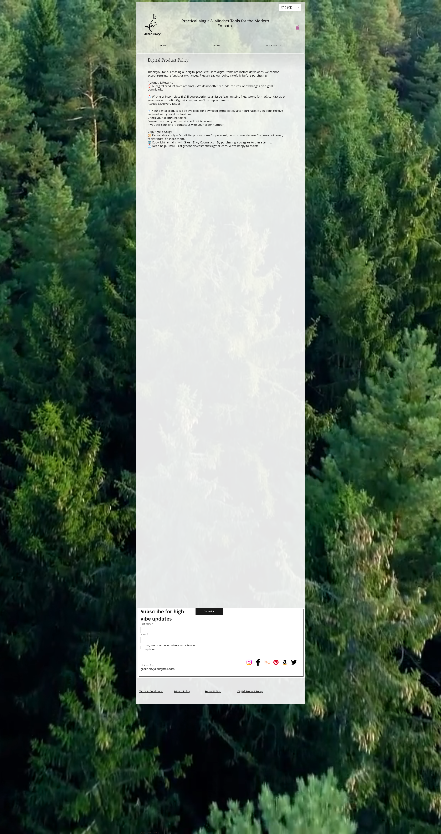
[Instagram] (249, 662)
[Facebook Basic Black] (258, 662)
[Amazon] (284, 662)
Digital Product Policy (250, 691)
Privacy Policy (182, 691)
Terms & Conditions (151, 691)
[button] (290, 7)
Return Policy (213, 691)
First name (147, 624)
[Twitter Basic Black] (293, 662)
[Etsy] (267, 662)
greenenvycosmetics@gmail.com (170, 100)
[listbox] (290, 7)
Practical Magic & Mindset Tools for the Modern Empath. (225, 23)
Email (144, 634)
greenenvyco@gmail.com (158, 669)
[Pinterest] (276, 662)
